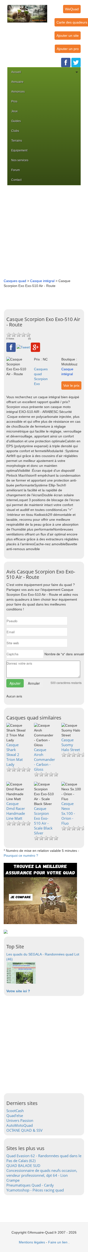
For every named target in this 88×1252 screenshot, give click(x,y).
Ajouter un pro (68, 49)
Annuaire (17, 82)
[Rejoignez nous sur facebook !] (65, 62)
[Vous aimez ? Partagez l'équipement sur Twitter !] (23, 347)
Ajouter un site (67, 35)
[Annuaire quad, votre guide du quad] (27, 11)
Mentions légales (32, 1242)
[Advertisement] (44, 232)
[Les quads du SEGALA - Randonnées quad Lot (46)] (21, 972)
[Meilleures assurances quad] (40, 893)
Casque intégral (42, 281)
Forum (15, 170)
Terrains (16, 140)
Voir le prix (71, 385)
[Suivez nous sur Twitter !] (76, 62)
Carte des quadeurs (71, 22)
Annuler (34, 683)
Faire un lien (57, 1242)
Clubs (15, 131)
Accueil (16, 72)
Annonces (18, 91)
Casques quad (15, 281)
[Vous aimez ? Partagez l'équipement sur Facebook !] (11, 347)
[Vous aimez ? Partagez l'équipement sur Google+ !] (35, 347)
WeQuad (72, 9)
